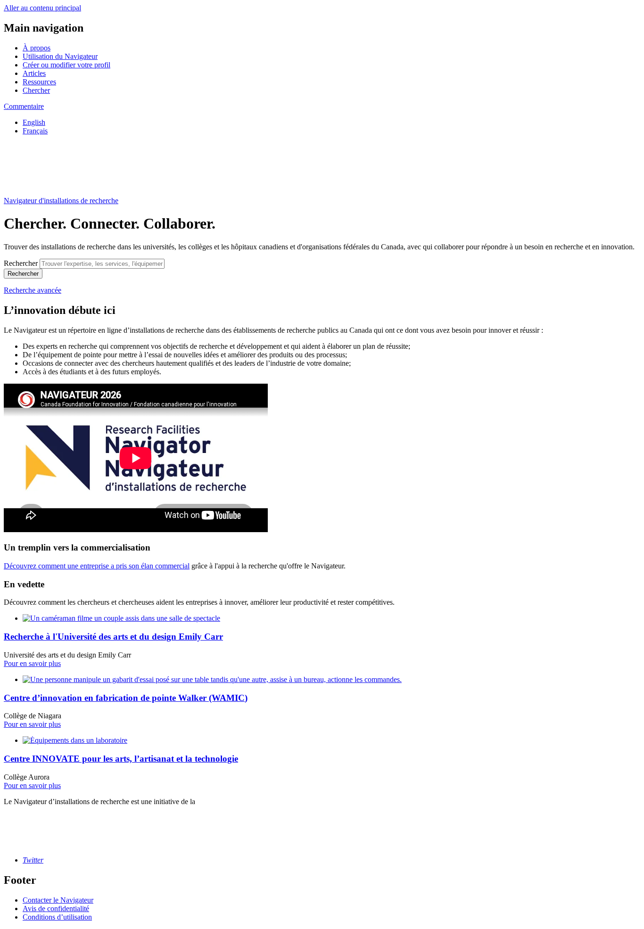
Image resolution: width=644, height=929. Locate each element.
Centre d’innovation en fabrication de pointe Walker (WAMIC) (126, 698)
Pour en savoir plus (32, 663)
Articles (34, 73)
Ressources (39, 82)
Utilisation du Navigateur (60, 56)
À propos (36, 48)
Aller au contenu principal (42, 8)
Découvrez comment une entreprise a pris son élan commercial (97, 566)
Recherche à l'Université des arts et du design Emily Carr (113, 636)
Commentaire (24, 106)
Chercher (36, 90)
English (34, 122)
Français (35, 131)
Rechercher (21, 263)
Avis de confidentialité (56, 908)
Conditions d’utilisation (57, 917)
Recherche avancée (32, 290)
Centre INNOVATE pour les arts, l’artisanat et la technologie (121, 759)
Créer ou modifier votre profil (66, 65)
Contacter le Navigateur (58, 900)
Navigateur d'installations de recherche (61, 201)
